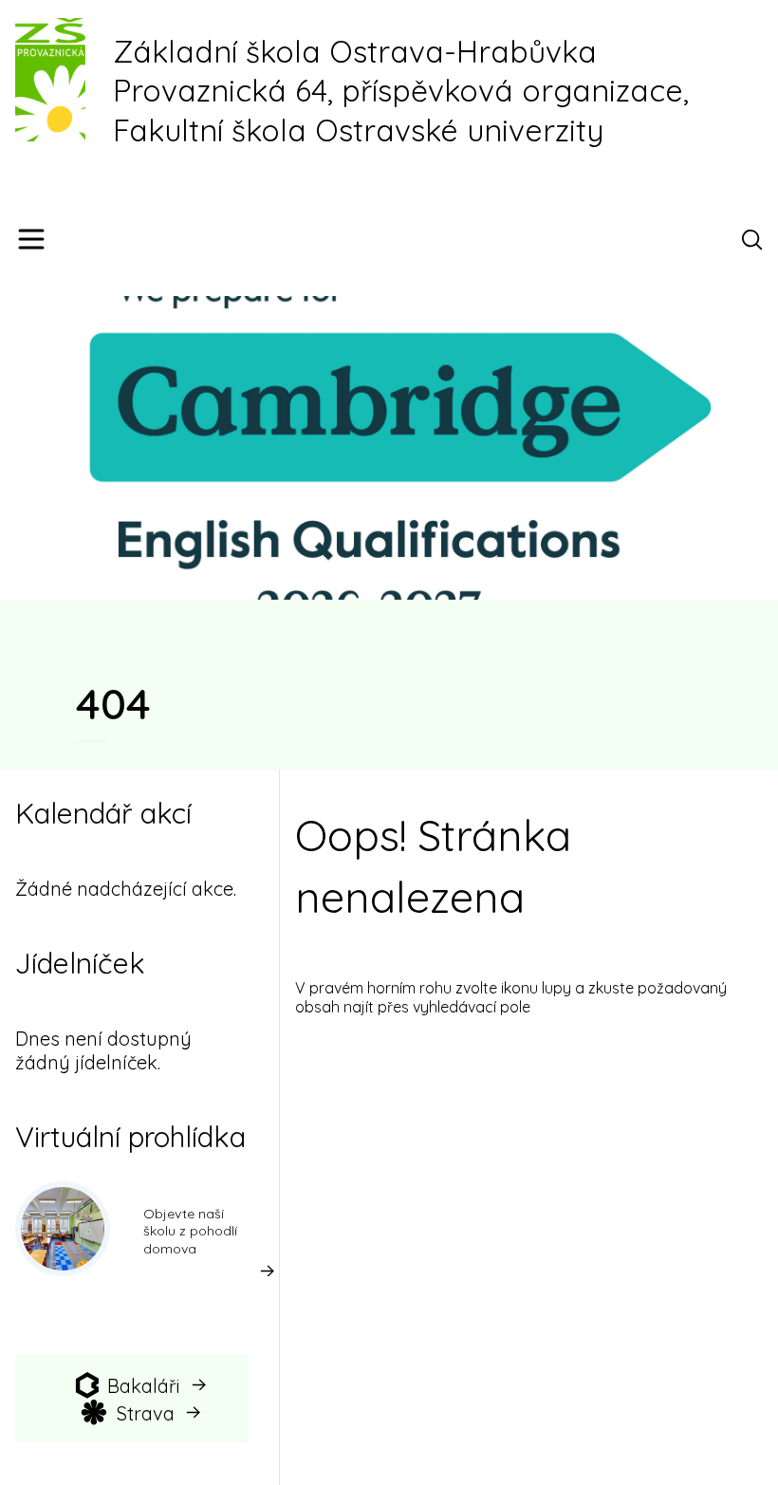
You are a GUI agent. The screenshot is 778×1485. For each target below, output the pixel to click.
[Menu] (31, 239)
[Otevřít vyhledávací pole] (755, 239)
